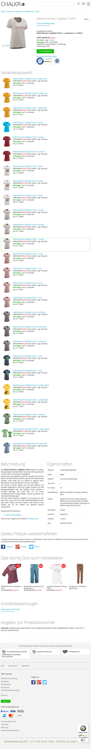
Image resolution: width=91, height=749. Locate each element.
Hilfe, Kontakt (6, 674)
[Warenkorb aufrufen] (83, 4)
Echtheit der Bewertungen (10, 690)
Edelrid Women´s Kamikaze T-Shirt (11, 588)
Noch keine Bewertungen (46, 23)
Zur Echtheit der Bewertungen (43, 25)
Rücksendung (6, 684)
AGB (2, 666)
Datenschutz (12, 666)
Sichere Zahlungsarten (10, 707)
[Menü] (87, 725)
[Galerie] (17, 48)
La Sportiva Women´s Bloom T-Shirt (57, 588)
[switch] (83, 740)
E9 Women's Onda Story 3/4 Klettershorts (34, 588)
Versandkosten (66, 646)
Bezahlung (5, 681)
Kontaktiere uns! (32, 519)
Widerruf (6, 701)
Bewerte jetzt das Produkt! (10, 609)
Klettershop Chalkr (13, 4)
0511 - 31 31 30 (32, 741)
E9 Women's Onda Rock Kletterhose (77, 588)
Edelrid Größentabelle (13, 515)
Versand (52, 40)
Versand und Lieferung (9, 678)
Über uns (4, 695)
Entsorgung (5, 687)
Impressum (25, 666)
